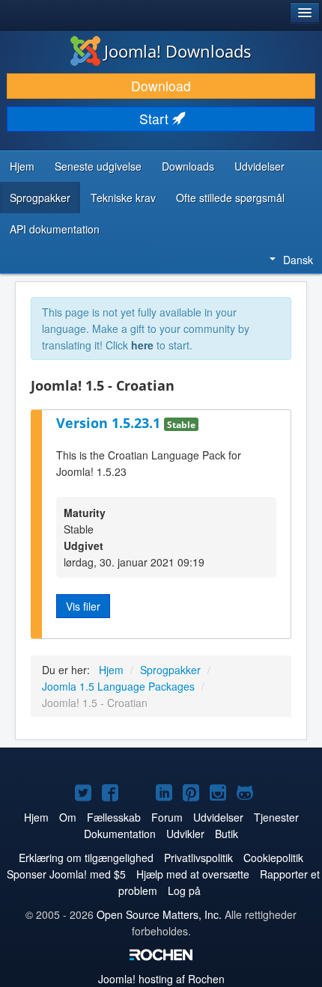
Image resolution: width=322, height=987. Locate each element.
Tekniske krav (123, 197)
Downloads (188, 166)
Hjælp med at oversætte (192, 874)
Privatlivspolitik (198, 857)
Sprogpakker (40, 197)
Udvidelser (259, 166)
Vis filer (83, 606)
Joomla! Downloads (178, 51)
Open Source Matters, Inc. (159, 914)
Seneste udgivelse (98, 166)
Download (161, 85)
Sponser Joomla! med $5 (66, 874)
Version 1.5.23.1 (110, 423)
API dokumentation (55, 228)
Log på (184, 890)
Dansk (298, 259)
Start (155, 118)
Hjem (22, 166)
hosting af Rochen (161, 978)
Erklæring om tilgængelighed (86, 857)
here (142, 344)
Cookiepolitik (273, 857)
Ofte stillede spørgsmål (230, 197)
